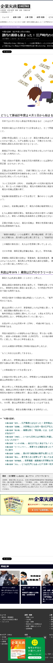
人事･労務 (29, 17)
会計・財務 (30, 622)
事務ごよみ (30, 617)
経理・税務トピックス (33, 626)
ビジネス (18, 22)
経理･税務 (40, 17)
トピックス (5, 622)
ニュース (5, 17)
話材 (23, 22)
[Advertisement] (20, 535)
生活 (26, 635)
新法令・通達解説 (7, 617)
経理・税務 (28, 615)
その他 (28, 619)
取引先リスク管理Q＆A (34, 624)
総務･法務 (17, 17)
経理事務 (29, 628)
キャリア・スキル (6, 635)
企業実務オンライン (6, 22)
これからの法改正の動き (10, 619)
